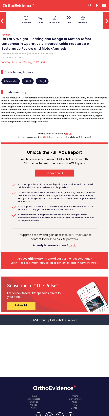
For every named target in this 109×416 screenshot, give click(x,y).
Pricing (75, 395)
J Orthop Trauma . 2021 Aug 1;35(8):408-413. (25, 62)
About (75, 401)
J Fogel (42, 81)
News (34, 407)
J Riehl (28, 81)
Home (34, 395)
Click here (48, 137)
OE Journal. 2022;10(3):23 (15, 57)
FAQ (75, 404)
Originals (33, 401)
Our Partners (75, 398)
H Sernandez (10, 81)
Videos (33, 404)
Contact (75, 407)
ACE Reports (34, 398)
